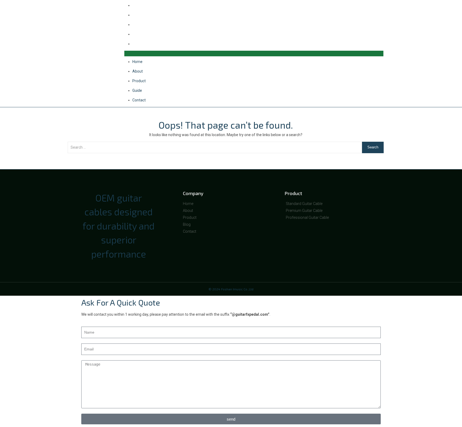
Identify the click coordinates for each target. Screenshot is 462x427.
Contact (139, 44)
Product (139, 24)
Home (137, 62)
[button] (253, 53)
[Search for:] (215, 150)
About (137, 15)
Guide (137, 34)
